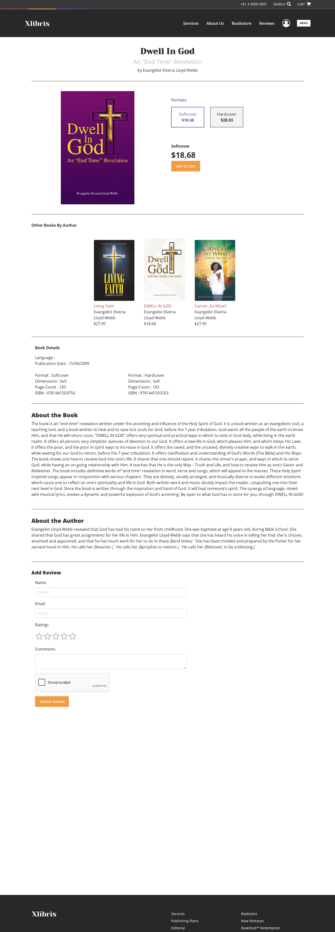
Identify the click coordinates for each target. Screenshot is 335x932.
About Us (215, 23)
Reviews (266, 23)
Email (40, 603)
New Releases (252, 920)
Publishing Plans (184, 920)
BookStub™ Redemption (260, 928)
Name (40, 582)
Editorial (178, 928)
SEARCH (279, 4)
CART (301, 4)
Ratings (42, 624)
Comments (45, 649)
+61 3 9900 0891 (254, 4)
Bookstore (241, 23)
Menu (304, 23)
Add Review (46, 573)
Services (191, 23)
